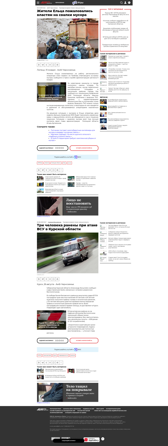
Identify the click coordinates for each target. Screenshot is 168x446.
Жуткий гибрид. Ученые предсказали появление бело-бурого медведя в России (119, 239)
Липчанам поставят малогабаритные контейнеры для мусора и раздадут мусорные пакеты (72, 131)
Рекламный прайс (55, 408)
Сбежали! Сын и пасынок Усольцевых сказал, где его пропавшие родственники (119, 246)
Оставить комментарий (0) (84, 148)
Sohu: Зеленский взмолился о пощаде (117, 113)
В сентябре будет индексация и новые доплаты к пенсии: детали (118, 100)
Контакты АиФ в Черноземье (72, 408)
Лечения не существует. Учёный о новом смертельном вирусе (118, 56)
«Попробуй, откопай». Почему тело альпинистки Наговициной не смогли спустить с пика (119, 70)
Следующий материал (68, 440)
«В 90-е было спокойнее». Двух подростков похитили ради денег (118, 251)
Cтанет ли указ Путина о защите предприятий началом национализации (117, 127)
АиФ (47, 60)
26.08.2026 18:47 (41, 222)
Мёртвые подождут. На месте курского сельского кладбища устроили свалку (70, 135)
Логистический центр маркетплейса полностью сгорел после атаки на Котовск (86, 371)
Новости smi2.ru (43, 216)
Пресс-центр (100, 408)
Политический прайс (56, 412)
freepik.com (40, 274)
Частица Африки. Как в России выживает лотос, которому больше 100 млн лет (119, 227)
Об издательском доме (113, 408)
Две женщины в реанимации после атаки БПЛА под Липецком (55, 370)
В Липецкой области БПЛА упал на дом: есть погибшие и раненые (115, 37)
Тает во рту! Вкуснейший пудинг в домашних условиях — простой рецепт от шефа (118, 64)
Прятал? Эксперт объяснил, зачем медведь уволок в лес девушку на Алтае (118, 89)
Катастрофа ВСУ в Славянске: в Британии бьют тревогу (117, 107)
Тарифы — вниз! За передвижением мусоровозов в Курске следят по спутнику (85, 184)
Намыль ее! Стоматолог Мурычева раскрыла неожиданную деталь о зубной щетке (118, 83)
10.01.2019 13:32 (41, 8)
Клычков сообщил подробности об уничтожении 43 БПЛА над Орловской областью (115, 22)
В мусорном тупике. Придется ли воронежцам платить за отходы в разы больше (55, 184)
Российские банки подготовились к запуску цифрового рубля (118, 119)
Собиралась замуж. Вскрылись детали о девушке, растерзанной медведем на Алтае (118, 233)
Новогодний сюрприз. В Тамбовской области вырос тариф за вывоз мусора (55, 178)
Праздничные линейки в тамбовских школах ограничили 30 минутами (115, 45)
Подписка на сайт (88, 408)
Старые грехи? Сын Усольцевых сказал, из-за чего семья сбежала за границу (119, 259)
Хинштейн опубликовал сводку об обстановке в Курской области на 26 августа (115, 30)
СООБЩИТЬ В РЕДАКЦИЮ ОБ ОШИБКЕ (75, 412)
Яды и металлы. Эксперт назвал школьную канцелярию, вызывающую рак (117, 77)
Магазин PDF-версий (83, 410)
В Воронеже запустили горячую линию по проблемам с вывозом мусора (86, 178)
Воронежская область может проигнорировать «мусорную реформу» (54, 191)
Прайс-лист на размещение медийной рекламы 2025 (110, 410)
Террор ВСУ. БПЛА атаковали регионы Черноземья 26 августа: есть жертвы (115, 14)
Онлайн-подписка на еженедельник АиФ (62, 410)
